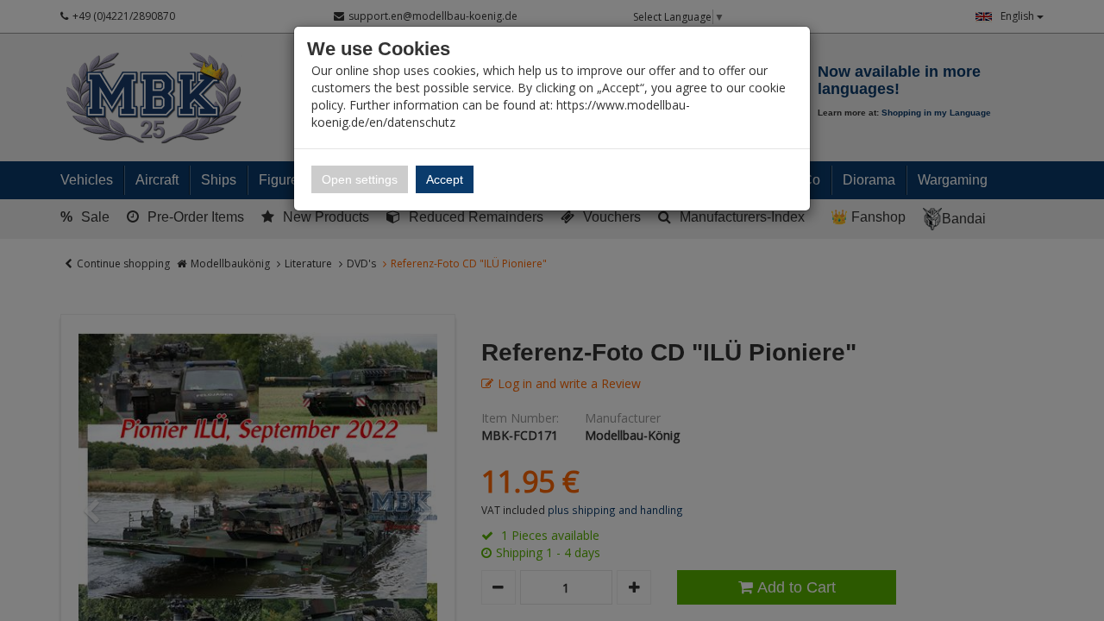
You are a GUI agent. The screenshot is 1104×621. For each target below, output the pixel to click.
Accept (444, 179)
